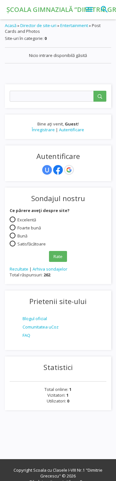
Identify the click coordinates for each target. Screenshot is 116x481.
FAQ (26, 335)
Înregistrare (43, 130)
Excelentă (26, 219)
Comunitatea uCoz (41, 327)
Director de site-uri (38, 25)
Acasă (10, 25)
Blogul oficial (35, 318)
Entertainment (74, 25)
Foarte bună (29, 227)
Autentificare (71, 130)
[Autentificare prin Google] (69, 170)
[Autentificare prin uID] (47, 170)
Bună (22, 235)
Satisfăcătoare (31, 243)
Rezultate (19, 269)
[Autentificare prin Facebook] (58, 170)
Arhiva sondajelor (50, 269)
